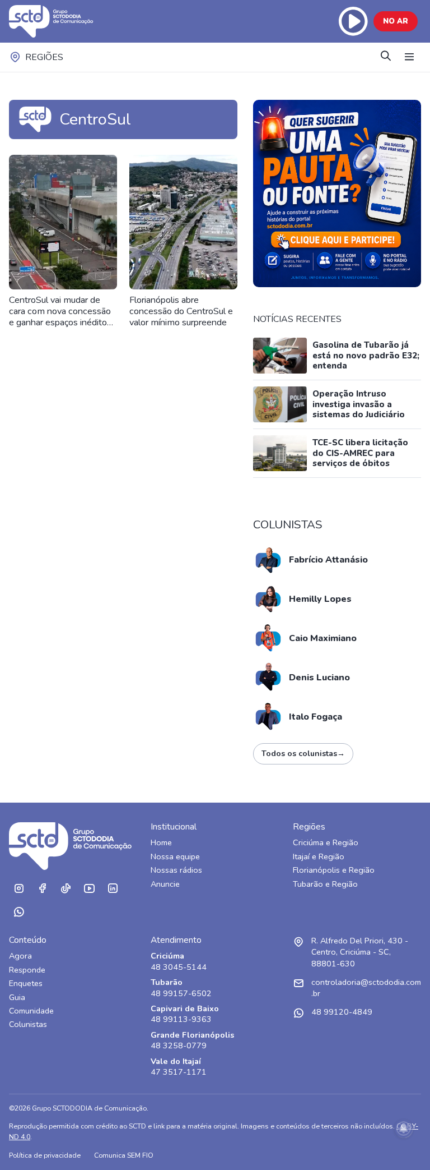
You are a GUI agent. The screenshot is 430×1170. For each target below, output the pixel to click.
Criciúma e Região (325, 842)
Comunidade (31, 1011)
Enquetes (26, 983)
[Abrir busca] (386, 57)
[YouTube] (89, 888)
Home (161, 842)
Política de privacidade (45, 1155)
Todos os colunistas (303, 753)
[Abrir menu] (409, 57)
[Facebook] (42, 888)
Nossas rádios (176, 870)
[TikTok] (65, 888)
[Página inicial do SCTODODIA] (62, 21)
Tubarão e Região (325, 884)
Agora (20, 956)
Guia (17, 997)
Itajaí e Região (318, 856)
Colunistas (28, 1024)
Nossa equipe (175, 856)
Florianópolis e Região (334, 870)
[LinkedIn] (112, 888)
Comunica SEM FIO (123, 1155)
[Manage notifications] (404, 1128)
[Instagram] (18, 888)
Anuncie (165, 884)
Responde (27, 970)
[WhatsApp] (18, 912)
